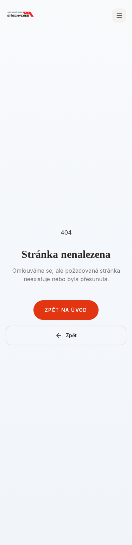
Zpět (71, 335)
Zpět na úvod (66, 310)
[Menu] (119, 15)
